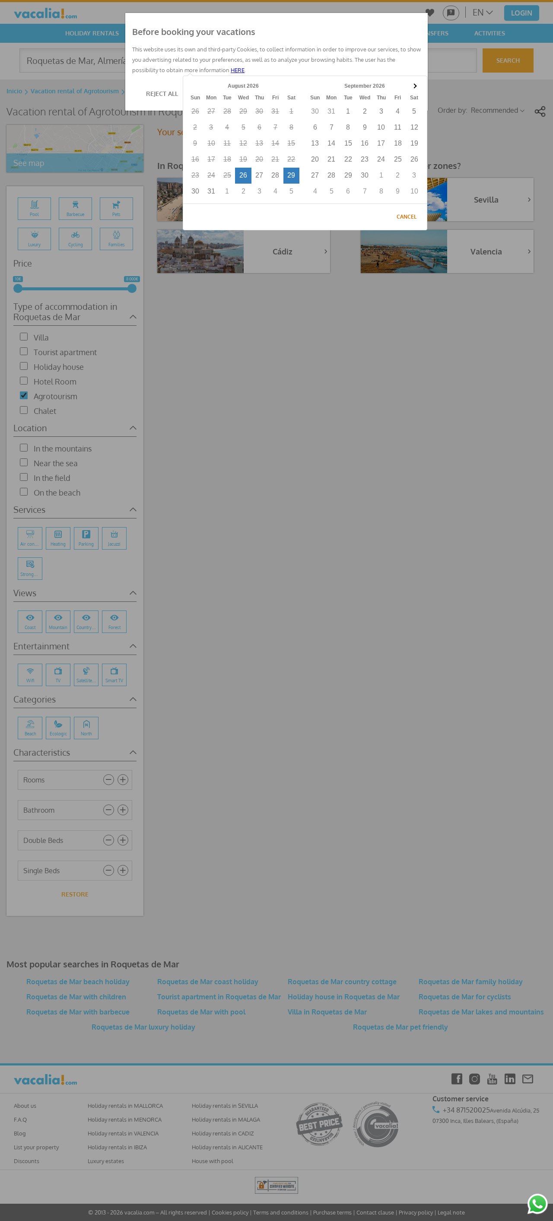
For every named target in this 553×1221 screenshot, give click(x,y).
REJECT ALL (162, 93)
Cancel (406, 216)
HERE (238, 70)
